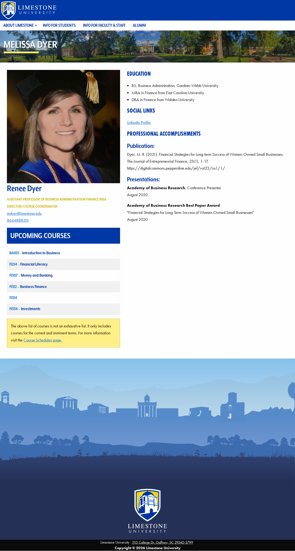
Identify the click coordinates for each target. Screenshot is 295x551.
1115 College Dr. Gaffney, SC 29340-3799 (162, 542)
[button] (63, 126)
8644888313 (18, 220)
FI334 (13, 308)
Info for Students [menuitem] (59, 25)
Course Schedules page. (43, 340)
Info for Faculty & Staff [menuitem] (104, 25)
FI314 (13, 297)
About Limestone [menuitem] (18, 25)
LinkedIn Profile (139, 122)
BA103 (14, 253)
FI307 (13, 275)
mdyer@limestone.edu (24, 213)
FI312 (13, 286)
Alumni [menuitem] (139, 25)
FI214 (13, 264)
